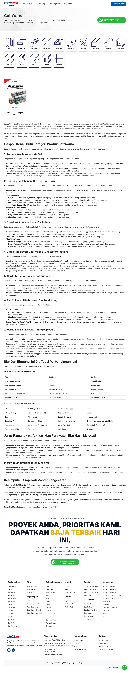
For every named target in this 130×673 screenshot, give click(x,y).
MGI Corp (67, 663)
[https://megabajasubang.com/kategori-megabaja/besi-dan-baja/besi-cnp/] (59, 44)
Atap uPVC (68, 4)
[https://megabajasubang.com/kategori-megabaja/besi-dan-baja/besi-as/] (108, 44)
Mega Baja (79, 663)
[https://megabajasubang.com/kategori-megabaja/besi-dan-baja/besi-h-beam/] (46, 60)
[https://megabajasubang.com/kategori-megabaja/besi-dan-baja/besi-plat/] (83, 44)
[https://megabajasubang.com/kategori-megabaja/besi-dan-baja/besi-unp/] (9, 60)
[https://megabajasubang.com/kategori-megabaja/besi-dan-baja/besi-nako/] (96, 44)
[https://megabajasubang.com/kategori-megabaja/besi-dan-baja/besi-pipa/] (71, 44)
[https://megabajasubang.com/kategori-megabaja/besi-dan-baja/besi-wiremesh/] (59, 60)
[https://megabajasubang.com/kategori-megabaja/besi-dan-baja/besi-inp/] (21, 60)
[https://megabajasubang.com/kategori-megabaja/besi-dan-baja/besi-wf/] (34, 60)
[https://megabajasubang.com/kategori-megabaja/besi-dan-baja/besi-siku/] (120, 44)
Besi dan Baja (27, 4)
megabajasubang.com (55, 654)
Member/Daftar (118, 4)
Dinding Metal (55, 4)
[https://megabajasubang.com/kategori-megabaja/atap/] (9, 44)
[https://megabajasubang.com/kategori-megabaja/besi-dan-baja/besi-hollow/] (46, 44)
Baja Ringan (42, 4)
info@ (46, 654)
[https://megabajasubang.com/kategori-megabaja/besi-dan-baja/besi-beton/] (34, 44)
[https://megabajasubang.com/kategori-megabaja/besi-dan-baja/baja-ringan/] (21, 44)
